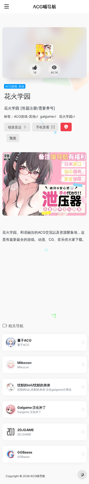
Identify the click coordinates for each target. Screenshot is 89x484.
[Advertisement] (44, 282)
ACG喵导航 (37, 476)
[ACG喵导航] (44, 7)
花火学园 (65, 116)
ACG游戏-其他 (14, 86)
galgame (47, 116)
